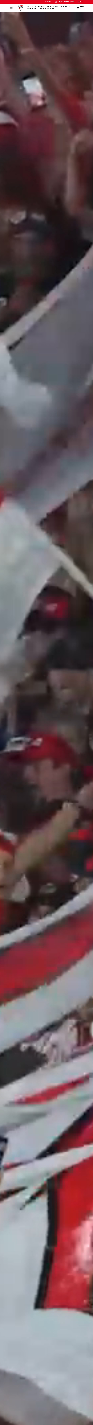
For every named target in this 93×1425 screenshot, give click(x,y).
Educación (32, 9)
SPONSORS (48, 1)
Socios (30, 6)
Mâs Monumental (46, 9)
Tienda (48, 6)
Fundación (65, 6)
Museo (56, 6)
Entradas (39, 6)
